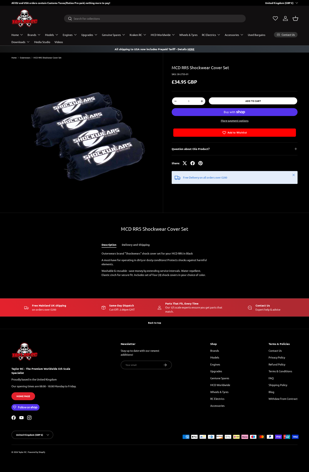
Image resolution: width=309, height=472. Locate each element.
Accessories (232, 34)
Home (15, 34)
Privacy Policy (277, 357)
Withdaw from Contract (283, 398)
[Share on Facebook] (193, 163)
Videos (59, 42)
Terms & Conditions (280, 371)
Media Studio (42, 42)
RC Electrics (209, 34)
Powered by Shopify (36, 452)
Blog (271, 391)
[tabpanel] (154, 264)
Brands (32, 34)
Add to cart (253, 100)
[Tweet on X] (185, 163)
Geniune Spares (219, 378)
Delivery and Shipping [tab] (136, 244)
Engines (68, 34)
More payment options (235, 120)
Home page (23, 395)
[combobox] (155, 18)
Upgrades (87, 34)
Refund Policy (277, 364)
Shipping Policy (278, 385)
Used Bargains (256, 34)
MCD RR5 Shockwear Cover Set (47, 58)
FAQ (271, 378)
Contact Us (275, 350)
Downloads (18, 42)
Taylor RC (22, 452)
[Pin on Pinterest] (200, 163)
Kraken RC (136, 34)
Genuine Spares (111, 34)
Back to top (154, 322)
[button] (295, 18)
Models (49, 34)
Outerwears (25, 58)
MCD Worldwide (161, 34)
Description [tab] (109, 244)
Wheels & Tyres (188, 34)
